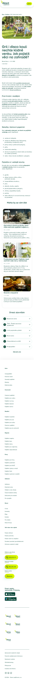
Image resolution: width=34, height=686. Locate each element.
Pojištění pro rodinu (10, 398)
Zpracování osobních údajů (12, 653)
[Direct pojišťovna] (5, 3)
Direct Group (8, 523)
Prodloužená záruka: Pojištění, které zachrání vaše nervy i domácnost (16, 260)
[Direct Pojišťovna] (17, 616)
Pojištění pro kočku (10, 422)
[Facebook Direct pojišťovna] (11, 673)
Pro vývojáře (8, 498)
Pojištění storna (9, 406)
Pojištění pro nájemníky (11, 447)
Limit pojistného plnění (14, 330)
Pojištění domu (9, 444)
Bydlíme (7, 14)
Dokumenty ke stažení (11, 495)
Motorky (7, 382)
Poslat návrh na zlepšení (11, 538)
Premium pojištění (9, 425)
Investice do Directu (10, 668)
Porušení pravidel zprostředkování (14, 541)
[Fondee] (8, 640)
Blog (3, 14)
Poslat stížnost (9, 533)
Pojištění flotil (8, 471)
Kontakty (7, 511)
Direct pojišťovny (15, 90)
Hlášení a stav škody (10, 490)
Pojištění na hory (9, 401)
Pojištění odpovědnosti (11, 449)
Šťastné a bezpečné (11, 293)
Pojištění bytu (8, 441)
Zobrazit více (17, 352)
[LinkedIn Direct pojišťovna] (8, 673)
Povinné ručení (9, 376)
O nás (6, 508)
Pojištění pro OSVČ (10, 465)
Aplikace (7, 484)
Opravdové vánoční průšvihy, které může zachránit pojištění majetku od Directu (16, 227)
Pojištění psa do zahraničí (12, 428)
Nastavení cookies (10, 659)
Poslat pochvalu (9, 536)
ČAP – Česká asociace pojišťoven (14, 324)
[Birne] (8, 632)
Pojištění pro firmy (10, 460)
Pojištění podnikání (10, 463)
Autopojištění (8, 374)
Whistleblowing (9, 662)
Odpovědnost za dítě (14, 341)
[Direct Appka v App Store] (11, 594)
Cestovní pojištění (10, 395)
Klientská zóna (9, 487)
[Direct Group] (8, 616)
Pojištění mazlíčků (10, 417)
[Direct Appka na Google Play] (11, 599)
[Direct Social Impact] (17, 624)
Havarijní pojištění (10, 379)
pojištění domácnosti (23, 83)
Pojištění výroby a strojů (11, 468)
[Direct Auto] (8, 624)
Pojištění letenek (9, 404)
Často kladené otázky (11, 493)
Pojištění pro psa (9, 419)
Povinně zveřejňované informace (13, 656)
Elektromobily (8, 385)
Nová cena (10, 336)
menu (29, 3)
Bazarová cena (12, 319)
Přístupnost (8, 665)
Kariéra (7, 517)
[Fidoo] (17, 632)
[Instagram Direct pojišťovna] (6, 673)
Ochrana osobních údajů (11, 544)
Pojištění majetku (9, 438)
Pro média (7, 520)
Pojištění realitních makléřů (12, 474)
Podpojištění (11, 347)
